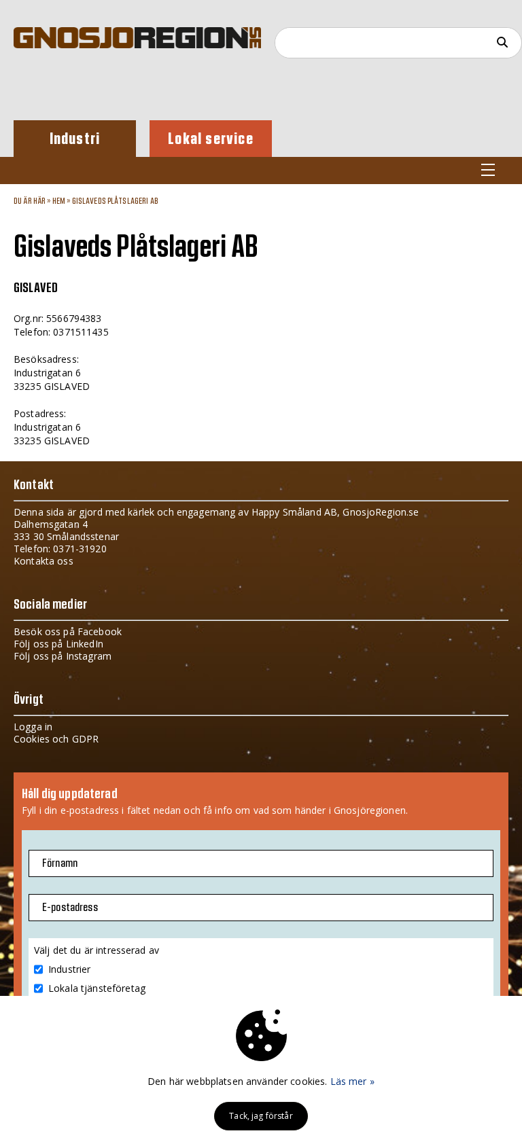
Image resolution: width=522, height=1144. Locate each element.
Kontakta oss (43, 560)
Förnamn (59, 863)
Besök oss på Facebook (68, 631)
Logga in (33, 726)
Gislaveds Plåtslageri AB (115, 201)
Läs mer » (352, 1081)
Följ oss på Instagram (62, 655)
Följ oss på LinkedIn (58, 643)
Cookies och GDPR (56, 738)
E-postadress (70, 907)
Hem (58, 201)
